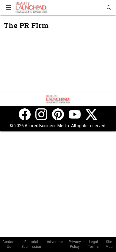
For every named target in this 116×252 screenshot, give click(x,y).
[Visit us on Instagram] (41, 114)
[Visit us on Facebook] (25, 114)
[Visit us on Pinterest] (58, 114)
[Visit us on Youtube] (75, 114)
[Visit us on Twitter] (91, 114)
